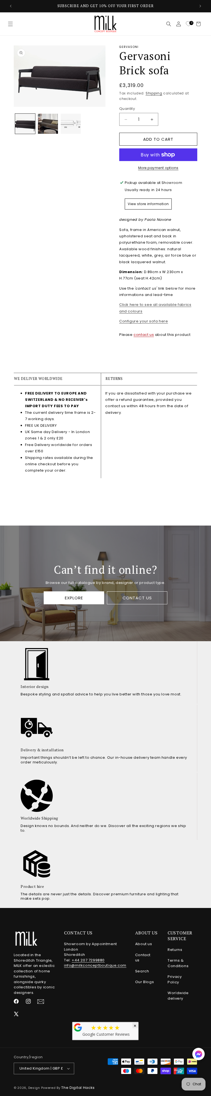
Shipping (154, 93)
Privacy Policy (175, 979)
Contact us (143, 957)
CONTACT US (137, 598)
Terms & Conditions (178, 963)
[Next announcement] (200, 6)
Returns (175, 949)
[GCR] (78, 1027)
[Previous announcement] (11, 6)
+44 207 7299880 (88, 960)
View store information (148, 204)
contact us (144, 334)
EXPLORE (74, 598)
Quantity (127, 108)
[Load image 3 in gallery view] (71, 124)
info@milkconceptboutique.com (95, 965)
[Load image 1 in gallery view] (25, 124)
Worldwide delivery (178, 995)
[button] (10, 24)
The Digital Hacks (78, 1087)
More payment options (158, 167)
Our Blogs (144, 982)
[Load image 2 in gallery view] (48, 124)
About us (143, 944)
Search (142, 971)
